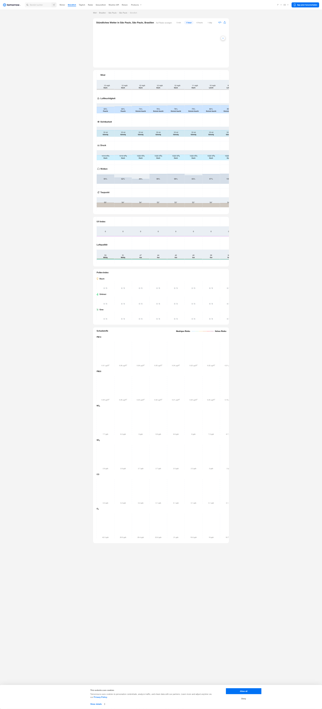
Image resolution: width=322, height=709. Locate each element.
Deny (243, 699)
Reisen (125, 5)
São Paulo (112, 12)
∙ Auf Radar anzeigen (163, 22)
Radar (90, 5)
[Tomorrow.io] (14, 5)
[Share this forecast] (224, 22)
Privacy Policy (100, 697)
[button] (40, 4)
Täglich (82, 5)
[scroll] (223, 38)
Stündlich (72, 5)
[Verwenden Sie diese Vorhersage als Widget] (219, 22)
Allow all (243, 691)
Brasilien (102, 12)
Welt (95, 12)
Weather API (114, 5)
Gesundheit (101, 5)
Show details (96, 704)
